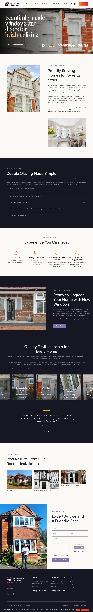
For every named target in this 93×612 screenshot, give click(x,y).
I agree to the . (61, 555)
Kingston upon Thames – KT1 (43, 490)
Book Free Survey (60, 559)
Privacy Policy (64, 555)
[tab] (46, 196)
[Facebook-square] (71, 4)
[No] (91, 610)
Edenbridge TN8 (12, 490)
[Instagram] (75, 4)
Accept (78, 609)
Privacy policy (85, 609)
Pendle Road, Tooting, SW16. (70, 485)
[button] (44, 431)
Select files (79, 547)
